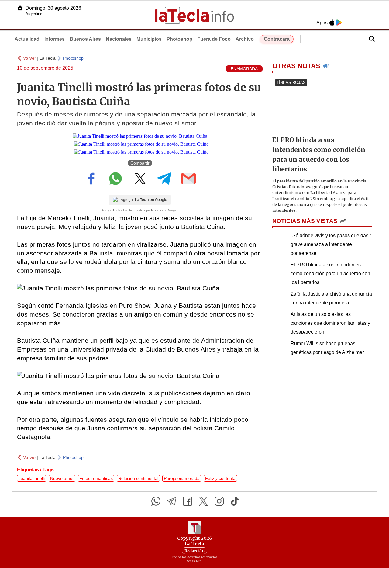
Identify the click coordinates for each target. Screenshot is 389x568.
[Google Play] (339, 22)
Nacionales (119, 39)
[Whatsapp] (156, 501)
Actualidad (27, 39)
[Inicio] (20, 8)
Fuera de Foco (214, 39)
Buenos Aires (85, 39)
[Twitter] (203, 501)
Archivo (245, 39)
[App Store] (332, 22)
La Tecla (48, 58)
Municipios (149, 39)
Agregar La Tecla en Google (144, 200)
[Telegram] (172, 501)
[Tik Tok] (235, 501)
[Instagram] (219, 501)
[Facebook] (187, 501)
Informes (54, 39)
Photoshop (179, 39)
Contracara (277, 39)
